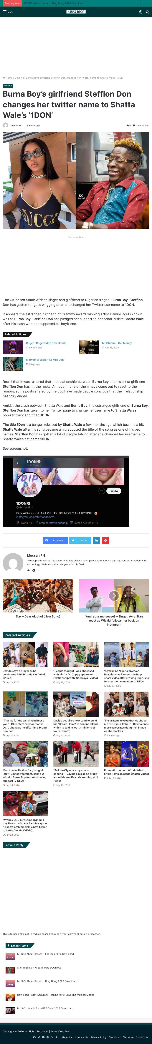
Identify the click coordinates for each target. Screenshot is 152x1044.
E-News (19, 77)
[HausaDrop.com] (76, 11)
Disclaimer (114, 1037)
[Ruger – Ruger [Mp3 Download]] (13, 347)
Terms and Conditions (135, 1037)
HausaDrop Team (61, 1031)
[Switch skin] (141, 13)
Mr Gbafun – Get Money (117, 343)
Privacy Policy (98, 1037)
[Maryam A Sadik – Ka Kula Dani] (13, 364)
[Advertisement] (76, 46)
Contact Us (81, 1037)
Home (9, 77)
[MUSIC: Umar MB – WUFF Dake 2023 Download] (10, 1011)
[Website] (29, 570)
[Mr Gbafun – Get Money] (89, 347)
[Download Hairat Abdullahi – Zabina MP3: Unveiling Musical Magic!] (10, 998)
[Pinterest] (105, 540)
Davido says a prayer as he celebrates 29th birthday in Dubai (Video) (24, 674)
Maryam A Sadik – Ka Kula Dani (45, 359)
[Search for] (147, 13)
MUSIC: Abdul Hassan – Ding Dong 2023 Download (53, 3)
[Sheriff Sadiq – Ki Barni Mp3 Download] (10, 971)
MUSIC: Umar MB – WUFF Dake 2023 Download (44, 1008)
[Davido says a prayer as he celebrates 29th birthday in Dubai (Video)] (25, 654)
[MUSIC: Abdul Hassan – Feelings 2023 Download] (10, 957)
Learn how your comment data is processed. (75, 933)
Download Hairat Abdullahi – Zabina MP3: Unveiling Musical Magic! (55, 994)
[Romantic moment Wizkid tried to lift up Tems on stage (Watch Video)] (126, 753)
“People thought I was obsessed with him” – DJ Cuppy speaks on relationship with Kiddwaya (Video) (75, 674)
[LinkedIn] (96, 540)
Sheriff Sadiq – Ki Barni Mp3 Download (39, 967)
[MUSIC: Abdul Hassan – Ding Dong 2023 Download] (10, 984)
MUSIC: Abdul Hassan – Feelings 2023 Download (45, 953)
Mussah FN (15, 125)
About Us (67, 1037)
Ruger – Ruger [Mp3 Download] (46, 343)
